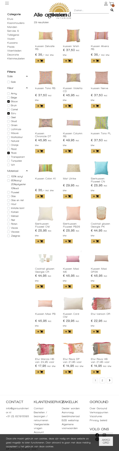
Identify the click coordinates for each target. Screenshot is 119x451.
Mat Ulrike (69, 178)
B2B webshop (70, 420)
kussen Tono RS (45, 88)
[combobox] (91, 10)
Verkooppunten (99, 412)
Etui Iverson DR (100, 314)
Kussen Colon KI (45, 178)
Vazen (11, 38)
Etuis (10, 19)
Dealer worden (71, 408)
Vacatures (96, 416)
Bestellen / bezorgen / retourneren (41, 416)
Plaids (11, 46)
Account (39, 432)
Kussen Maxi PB (45, 314)
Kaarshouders (16, 23)
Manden (12, 27)
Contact (39, 408)
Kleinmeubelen (16, 58)
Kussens (12, 42)
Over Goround (98, 408)
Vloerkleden (14, 50)
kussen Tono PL (101, 133)
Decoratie (13, 54)
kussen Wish (71, 46)
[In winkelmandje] (40, 61)
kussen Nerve (99, 88)
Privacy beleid (98, 420)
